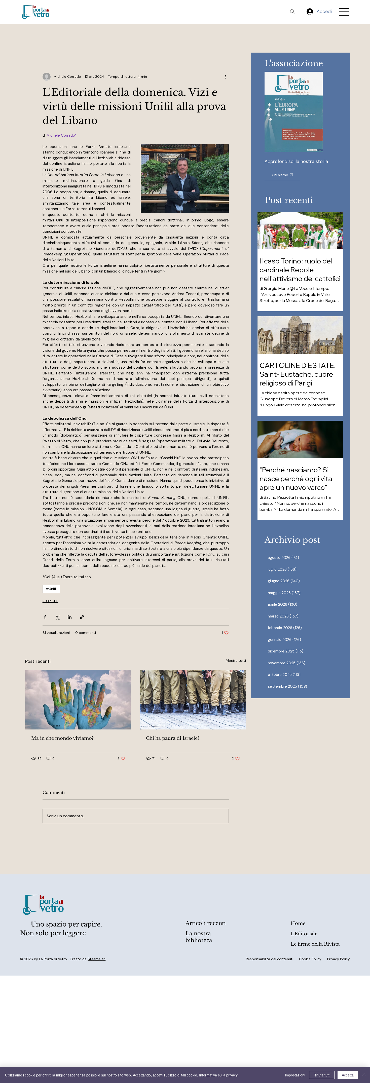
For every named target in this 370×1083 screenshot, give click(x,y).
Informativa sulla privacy (218, 1074)
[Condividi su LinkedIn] (69, 617)
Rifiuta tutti (321, 1074)
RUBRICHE (50, 601)
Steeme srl (96, 959)
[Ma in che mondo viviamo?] (78, 699)
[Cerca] (292, 11)
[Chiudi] (364, 1075)
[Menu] (344, 12)
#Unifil (51, 589)
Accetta (348, 1074)
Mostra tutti (236, 660)
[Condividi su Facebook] (45, 617)
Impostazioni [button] (295, 1074)
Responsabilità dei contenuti (269, 959)
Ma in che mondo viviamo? (62, 738)
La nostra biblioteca (199, 937)
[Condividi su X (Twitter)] (57, 617)
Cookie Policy (310, 959)
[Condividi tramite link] (82, 617)
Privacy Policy (338, 959)
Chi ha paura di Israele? (172, 738)
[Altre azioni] (226, 77)
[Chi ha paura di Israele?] (193, 699)
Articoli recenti (206, 923)
